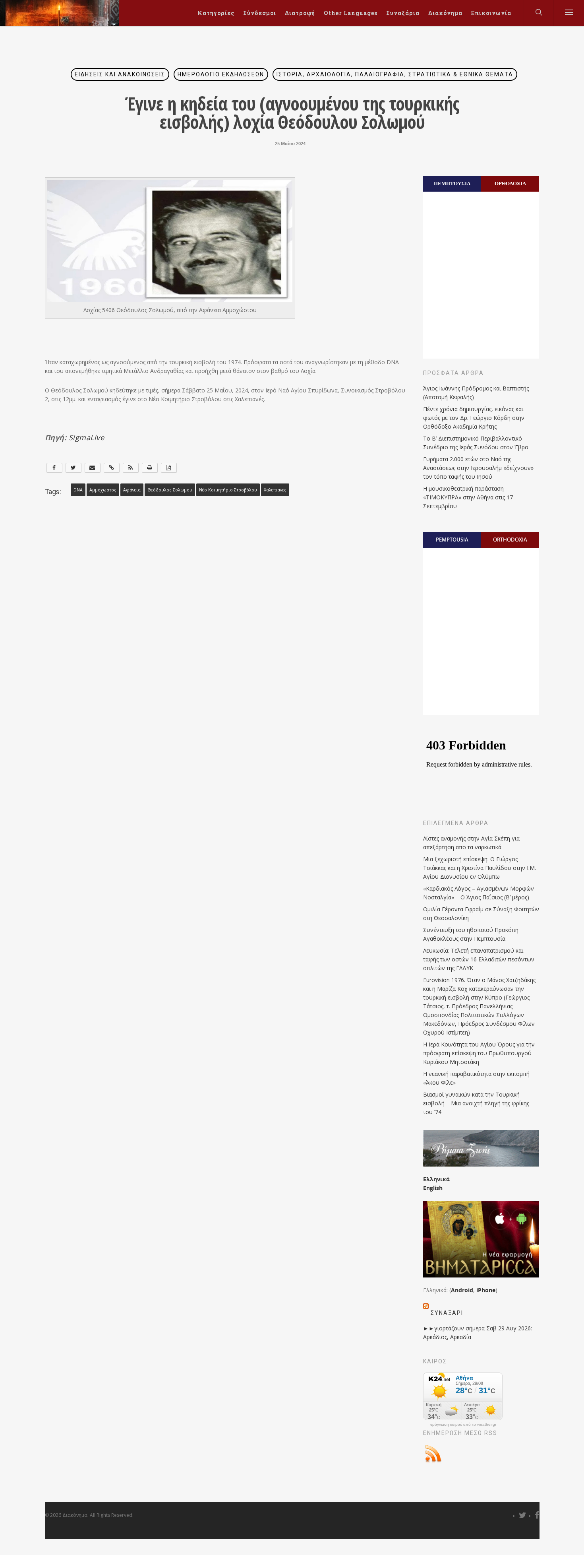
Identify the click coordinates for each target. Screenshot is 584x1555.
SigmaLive (86, 437)
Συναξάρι (447, 1313)
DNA (78, 490)
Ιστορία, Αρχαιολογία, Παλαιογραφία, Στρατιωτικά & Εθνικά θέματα (395, 74)
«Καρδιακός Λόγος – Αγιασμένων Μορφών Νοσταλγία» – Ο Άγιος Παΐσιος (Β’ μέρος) (478, 893)
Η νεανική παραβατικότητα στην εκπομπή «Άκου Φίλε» (476, 1078)
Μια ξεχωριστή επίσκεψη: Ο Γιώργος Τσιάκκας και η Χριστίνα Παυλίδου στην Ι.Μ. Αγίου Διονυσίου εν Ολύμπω (479, 867)
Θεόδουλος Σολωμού (169, 490)
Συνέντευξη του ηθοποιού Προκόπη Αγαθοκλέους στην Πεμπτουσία (470, 934)
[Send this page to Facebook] (54, 468)
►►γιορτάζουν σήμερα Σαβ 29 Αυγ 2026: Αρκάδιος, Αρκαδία (477, 1332)
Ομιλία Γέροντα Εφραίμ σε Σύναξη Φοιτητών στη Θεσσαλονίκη (481, 913)
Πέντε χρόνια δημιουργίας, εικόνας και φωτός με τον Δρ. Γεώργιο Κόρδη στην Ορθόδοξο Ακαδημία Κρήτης (473, 417)
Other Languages (350, 13)
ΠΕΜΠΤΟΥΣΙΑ (452, 183)
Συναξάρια (403, 13)
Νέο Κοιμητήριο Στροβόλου (228, 490)
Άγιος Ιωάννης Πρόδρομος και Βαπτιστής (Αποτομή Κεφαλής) (476, 392)
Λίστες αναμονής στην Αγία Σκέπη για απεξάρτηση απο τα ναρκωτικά (471, 843)
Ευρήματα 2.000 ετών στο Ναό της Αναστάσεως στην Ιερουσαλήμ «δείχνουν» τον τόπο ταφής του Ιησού (478, 467)
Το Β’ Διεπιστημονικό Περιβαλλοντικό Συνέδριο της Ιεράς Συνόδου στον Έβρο (475, 443)
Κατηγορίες (215, 13)
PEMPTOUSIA (452, 539)
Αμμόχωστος (102, 490)
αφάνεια (132, 490)
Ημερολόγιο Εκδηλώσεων (221, 74)
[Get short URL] (112, 468)
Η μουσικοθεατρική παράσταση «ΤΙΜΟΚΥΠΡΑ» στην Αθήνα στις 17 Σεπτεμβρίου (468, 497)
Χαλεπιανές (275, 490)
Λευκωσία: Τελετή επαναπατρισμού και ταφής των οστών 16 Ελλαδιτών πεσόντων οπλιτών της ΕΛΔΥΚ (478, 959)
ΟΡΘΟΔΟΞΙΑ (510, 183)
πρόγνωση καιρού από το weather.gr (462, 1425)
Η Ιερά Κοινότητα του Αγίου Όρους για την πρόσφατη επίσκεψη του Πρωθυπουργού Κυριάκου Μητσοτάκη (479, 1053)
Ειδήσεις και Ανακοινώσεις (120, 74)
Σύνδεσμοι (259, 13)
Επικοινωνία (491, 13)
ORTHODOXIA (510, 539)
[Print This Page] (150, 468)
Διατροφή (300, 13)
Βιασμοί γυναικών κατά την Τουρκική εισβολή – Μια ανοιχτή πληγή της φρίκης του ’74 (476, 1103)
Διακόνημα (445, 13)
